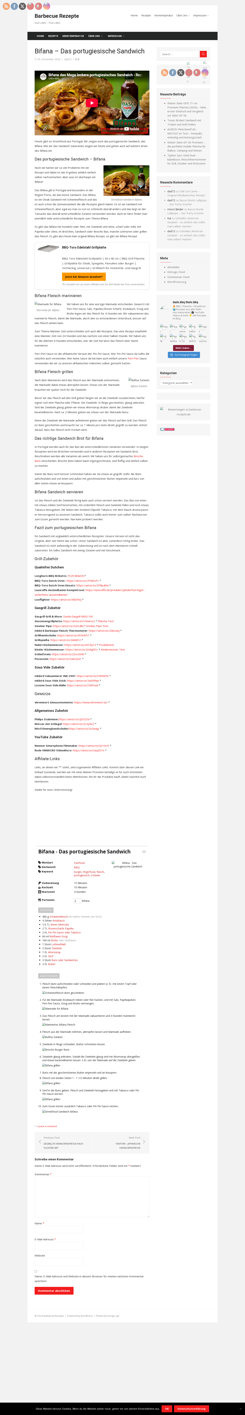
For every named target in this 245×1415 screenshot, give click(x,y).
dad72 (68, 59)
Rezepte (146, 15)
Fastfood (79, 863)
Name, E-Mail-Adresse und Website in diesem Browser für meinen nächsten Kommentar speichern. (89, 1278)
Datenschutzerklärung (192, 1408)
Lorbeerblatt (58, 944)
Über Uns (181, 15)
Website (40, 1255)
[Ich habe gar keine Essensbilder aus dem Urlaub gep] (193, 328)
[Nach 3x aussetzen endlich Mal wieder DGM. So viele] (183, 338)
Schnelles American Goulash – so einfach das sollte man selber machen (186, 222)
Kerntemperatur (163, 15)
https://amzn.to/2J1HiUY (94, 745)
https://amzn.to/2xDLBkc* (69, 626)
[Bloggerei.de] (167, 429)
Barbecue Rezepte (57, 16)
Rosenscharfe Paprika (61, 928)
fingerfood (89, 872)
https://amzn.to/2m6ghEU (81, 649)
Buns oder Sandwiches (64, 960)
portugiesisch (81, 875)
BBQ (77, 867)
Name (39, 1223)
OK (167, 1408)
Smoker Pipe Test (97, 626)
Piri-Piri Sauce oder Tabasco (64, 932)
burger (78, 872)
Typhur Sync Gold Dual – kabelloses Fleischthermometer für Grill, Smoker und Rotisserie (186, 159)
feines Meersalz (60, 924)
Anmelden (173, 267)
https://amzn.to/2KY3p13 (80, 645)
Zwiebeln (56, 948)
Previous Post (63, 1142)
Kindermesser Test (113, 649)
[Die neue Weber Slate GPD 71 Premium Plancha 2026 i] (183, 328)
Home (134, 15)
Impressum (199, 15)
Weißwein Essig (58, 936)
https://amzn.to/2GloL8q (104, 630)
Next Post (128, 1142)
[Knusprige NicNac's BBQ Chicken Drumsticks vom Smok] (203, 338)
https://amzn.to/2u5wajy (84, 728)
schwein (95, 875)
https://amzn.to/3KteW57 (73, 635)
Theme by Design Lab (107, 1315)
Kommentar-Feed (178, 277)
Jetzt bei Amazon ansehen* (84, 277)
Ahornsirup (54, 952)
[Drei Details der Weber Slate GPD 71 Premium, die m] (164, 328)
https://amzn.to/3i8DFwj (66, 599)
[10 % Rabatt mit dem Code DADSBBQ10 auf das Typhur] (164, 338)
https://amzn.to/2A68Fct (65, 640)
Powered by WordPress (80, 1315)
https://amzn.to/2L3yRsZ (78, 724)
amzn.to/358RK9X (97, 676)
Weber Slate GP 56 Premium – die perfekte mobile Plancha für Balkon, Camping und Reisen (186, 146)
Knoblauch (59, 920)
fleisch (100, 872)
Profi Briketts (76, 576)
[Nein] (240, 1409)
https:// (81, 676)
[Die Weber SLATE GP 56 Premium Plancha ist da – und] (174, 338)
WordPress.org (176, 282)
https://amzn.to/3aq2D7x (88, 750)
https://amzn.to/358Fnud (82, 685)
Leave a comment (47, 1126)
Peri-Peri (134, 358)
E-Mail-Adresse (45, 1239)
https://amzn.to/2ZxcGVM (68, 654)
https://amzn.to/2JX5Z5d (74, 719)
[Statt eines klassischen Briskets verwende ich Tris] (203, 328)
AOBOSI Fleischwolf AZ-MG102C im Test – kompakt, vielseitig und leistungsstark (184, 133)
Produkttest (106, 645)
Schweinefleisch (59, 916)
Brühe (54, 940)
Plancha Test (106, 621)
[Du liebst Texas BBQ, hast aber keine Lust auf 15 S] (193, 338)
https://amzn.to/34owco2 (79, 621)
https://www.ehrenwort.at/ (91, 702)
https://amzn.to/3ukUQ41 (65, 659)
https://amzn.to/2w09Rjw (83, 680)
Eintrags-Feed (176, 272)
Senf (50, 956)
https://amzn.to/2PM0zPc (83, 580)
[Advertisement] (92, 821)
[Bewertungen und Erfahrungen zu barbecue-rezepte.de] (183, 414)
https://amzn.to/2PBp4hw (92, 585)
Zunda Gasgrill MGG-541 (78, 616)
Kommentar (43, 1174)
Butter (51, 964)
